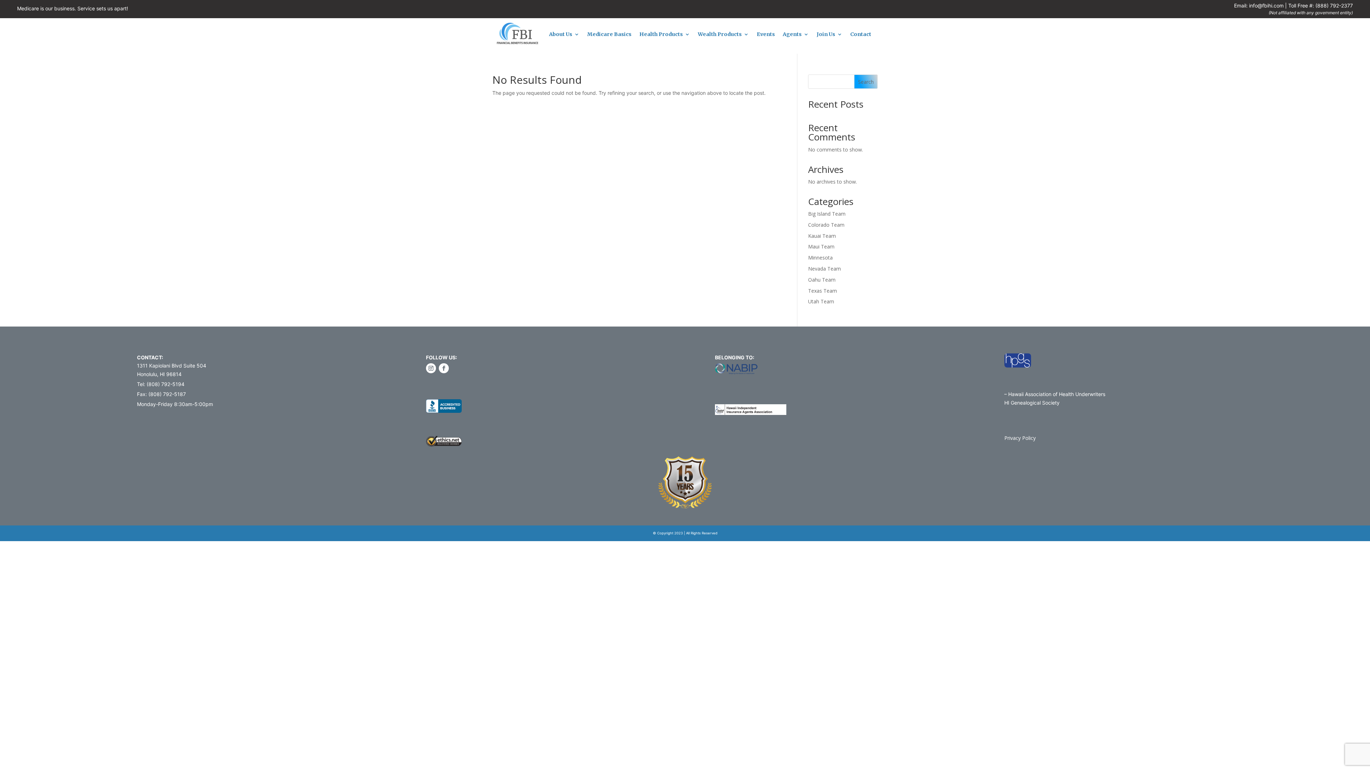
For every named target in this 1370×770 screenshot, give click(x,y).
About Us (560, 34)
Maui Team (821, 246)
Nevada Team (824, 268)
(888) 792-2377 (1334, 5)
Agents (792, 34)
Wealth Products (720, 34)
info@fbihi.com (1266, 5)
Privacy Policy (1020, 438)
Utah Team (821, 301)
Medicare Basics (609, 34)
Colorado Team (826, 224)
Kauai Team (822, 235)
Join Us (826, 34)
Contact (860, 34)
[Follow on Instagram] (431, 368)
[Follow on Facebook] (444, 368)
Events (766, 34)
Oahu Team (822, 279)
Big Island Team (827, 213)
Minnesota (820, 257)
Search (866, 81)
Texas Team (822, 290)
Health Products (661, 34)
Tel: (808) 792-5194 (160, 384)
